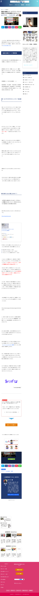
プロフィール (17, 4)
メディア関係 (19, 573)
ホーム (8, 590)
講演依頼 (22, 4)
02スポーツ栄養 (27, 77)
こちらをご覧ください (7, 45)
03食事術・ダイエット (28, 79)
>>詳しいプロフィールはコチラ (28, 65)
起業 (12, 471)
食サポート (11, 4)
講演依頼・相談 (19, 569)
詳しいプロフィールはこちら (14, 494)
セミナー (3, 471)
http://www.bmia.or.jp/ (6, 216)
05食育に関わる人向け (28, 84)
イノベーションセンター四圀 (8, 344)
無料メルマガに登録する (11, 424)
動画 (25, 93)
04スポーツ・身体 (27, 82)
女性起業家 (8, 471)
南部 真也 (17, 15)
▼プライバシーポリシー (18, 583)
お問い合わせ (28, 4)
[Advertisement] (10, 507)
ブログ (25, 91)
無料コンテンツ (25, 590)
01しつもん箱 (26, 75)
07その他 (26, 89)
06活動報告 (3, 469)
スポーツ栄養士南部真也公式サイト (17, 594)
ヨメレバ (5, 233)
